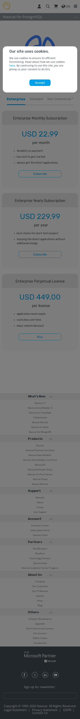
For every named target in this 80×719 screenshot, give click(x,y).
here (12, 65)
